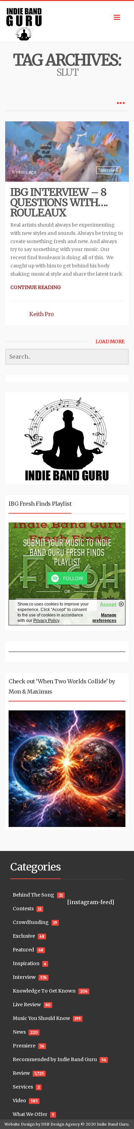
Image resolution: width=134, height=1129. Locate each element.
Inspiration (26, 963)
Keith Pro (41, 314)
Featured (23, 950)
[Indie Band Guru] (67, 21)
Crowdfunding (31, 922)
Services (23, 1087)
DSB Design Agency (60, 1124)
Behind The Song (33, 895)
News (19, 1032)
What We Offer (30, 1114)
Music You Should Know (41, 1018)
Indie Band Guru (113, 1124)
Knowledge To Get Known (44, 991)
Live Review (27, 1004)
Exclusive (24, 936)
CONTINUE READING (35, 287)
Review (21, 1073)
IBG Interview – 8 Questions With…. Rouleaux (59, 202)
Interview (108, 170)
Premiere (24, 1046)
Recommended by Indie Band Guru (55, 1059)
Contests (23, 908)
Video (19, 1100)
